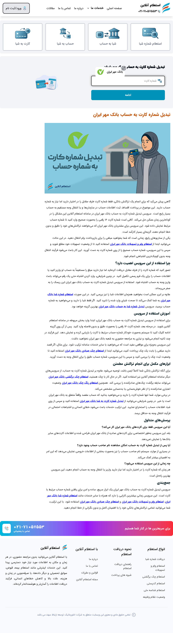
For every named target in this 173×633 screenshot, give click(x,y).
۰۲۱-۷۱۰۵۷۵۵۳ (147, 11)
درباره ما (78, 8)
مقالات (50, 8)
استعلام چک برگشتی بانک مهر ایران (68, 377)
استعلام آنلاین (150, 5)
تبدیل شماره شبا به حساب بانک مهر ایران (121, 306)
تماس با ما (64, 8)
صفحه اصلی (114, 8)
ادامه (128, 95)
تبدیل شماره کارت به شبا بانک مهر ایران (101, 401)
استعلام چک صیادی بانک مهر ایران (84, 351)
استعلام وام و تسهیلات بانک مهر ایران (131, 244)
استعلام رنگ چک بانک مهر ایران (80, 383)
